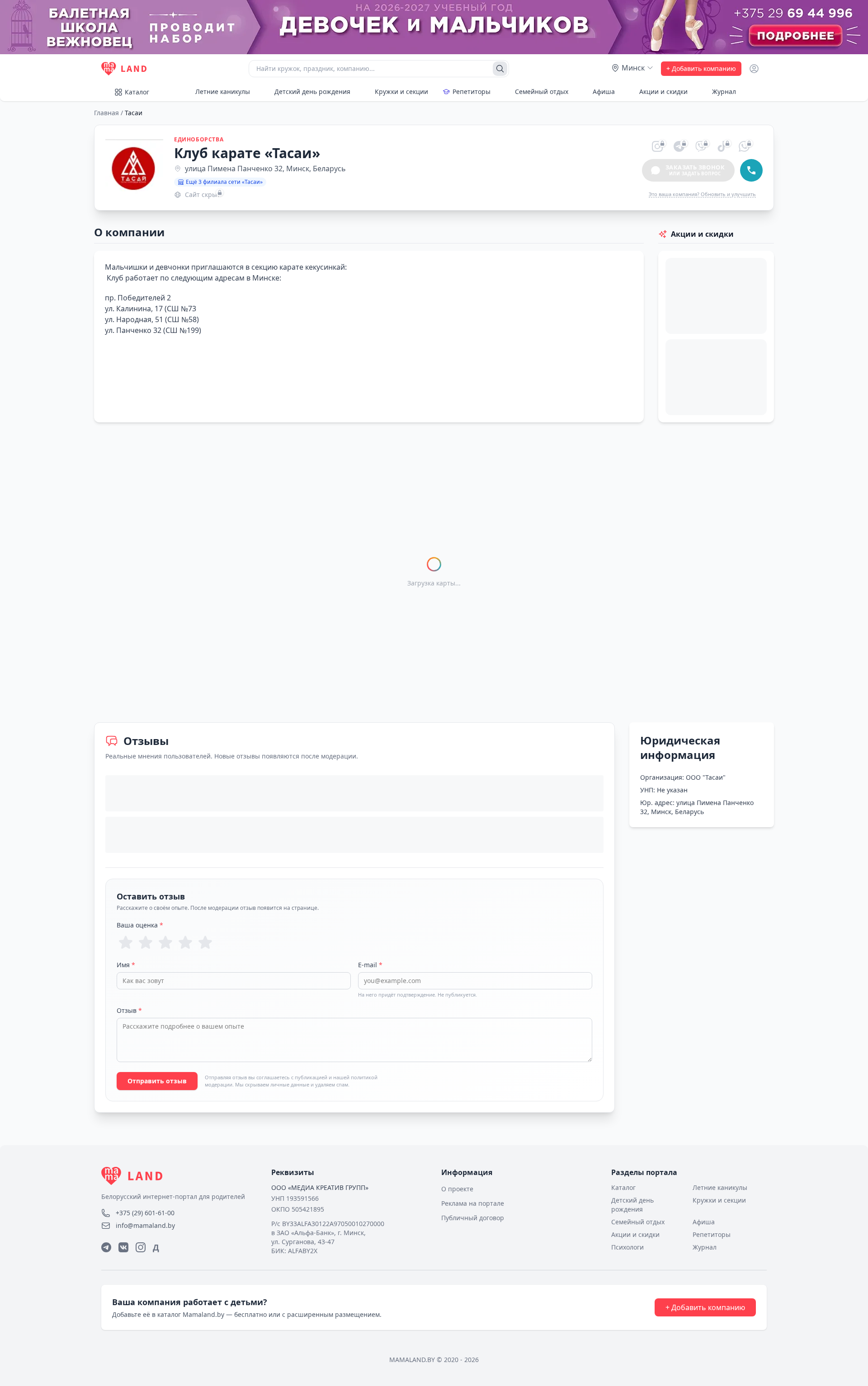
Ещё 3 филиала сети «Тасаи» (224, 182)
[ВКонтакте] (123, 1247)
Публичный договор (472, 1217)
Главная (106, 112)
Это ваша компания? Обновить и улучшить (702, 194)
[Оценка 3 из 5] (165, 942)
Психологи (627, 1247)
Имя (126, 964)
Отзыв (129, 1010)
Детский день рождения (312, 91)
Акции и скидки (663, 91)
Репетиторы (472, 91)
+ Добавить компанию (701, 68)
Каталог (137, 92)
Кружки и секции (401, 91)
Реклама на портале (472, 1203)
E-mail (370, 964)
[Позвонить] (751, 170)
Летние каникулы (222, 91)
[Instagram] (141, 1247)
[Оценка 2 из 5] (146, 942)
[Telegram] (106, 1247)
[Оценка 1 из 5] (126, 942)
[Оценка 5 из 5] (205, 942)
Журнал (724, 91)
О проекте (457, 1189)
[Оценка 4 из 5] (185, 942)
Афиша (604, 91)
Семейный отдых (541, 91)
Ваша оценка (140, 925)
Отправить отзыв (157, 1081)
